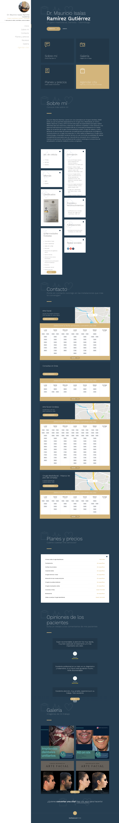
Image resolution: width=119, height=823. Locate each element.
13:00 (55, 339)
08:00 (45, 389)
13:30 (57, 435)
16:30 (45, 449)
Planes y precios (22, 37)
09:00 (94, 334)
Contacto (25, 33)
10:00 (43, 334)
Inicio (26, 26)
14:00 (45, 339)
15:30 (45, 443)
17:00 (45, 347)
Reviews (25, 40)
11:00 (47, 334)
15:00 (45, 342)
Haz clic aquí (83, 801)
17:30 (45, 454)
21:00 (45, 391)
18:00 (45, 350)
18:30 (45, 460)
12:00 (45, 336)
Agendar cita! (23, 47)
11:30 (47, 430)
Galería (26, 44)
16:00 (45, 345)
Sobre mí (25, 29)
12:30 (47, 432)
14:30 (45, 438)
